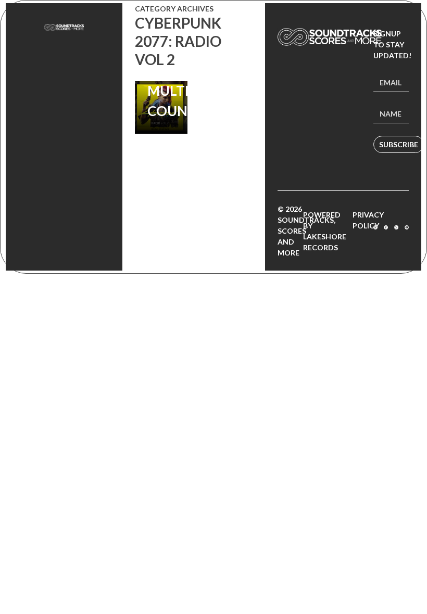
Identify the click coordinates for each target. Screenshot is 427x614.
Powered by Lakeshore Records (324, 231)
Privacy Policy (368, 220)
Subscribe (398, 144)
